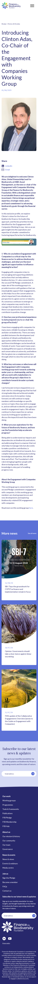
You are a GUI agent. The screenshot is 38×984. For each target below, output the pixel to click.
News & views (8, 859)
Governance (7, 849)
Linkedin (8, 166)
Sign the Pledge (8, 878)
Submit (33, 773)
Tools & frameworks (10, 809)
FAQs (4, 886)
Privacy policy (6, 943)
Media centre (8, 868)
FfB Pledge (7, 817)
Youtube (10, 938)
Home (4, 24)
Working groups (9, 800)
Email (7, 169)
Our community (8, 840)
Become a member (10, 882)
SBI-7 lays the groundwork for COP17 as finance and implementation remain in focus (18, 589)
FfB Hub (6, 826)
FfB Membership (9, 822)
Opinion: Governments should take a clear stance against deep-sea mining (18, 654)
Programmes (7, 805)
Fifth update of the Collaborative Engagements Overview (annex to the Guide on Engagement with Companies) (19, 720)
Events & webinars (10, 863)
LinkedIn (4, 938)
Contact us (6, 891)
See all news (32, 533)
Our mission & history (11, 836)
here (31, 508)
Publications (7, 813)
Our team (6, 845)
